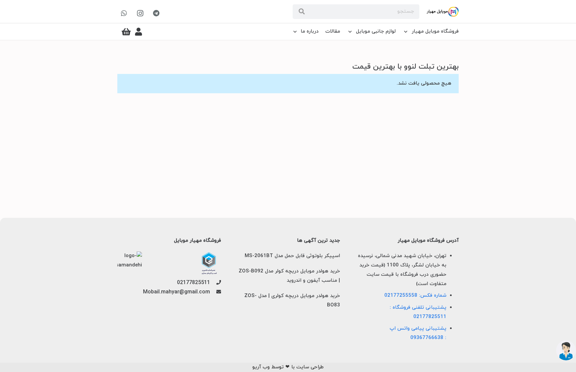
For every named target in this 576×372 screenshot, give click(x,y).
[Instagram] (140, 13)
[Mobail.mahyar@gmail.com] (215, 292)
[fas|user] (138, 31)
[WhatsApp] (124, 13)
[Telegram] (156, 13)
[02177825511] (215, 283)
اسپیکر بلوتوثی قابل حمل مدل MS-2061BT (292, 255)
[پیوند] (442, 12)
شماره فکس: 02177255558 (415, 295)
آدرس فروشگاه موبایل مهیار (428, 241)
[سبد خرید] (126, 31)
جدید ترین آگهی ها (318, 241)
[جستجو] (302, 12)
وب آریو (261, 367)
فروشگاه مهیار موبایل (197, 241)
